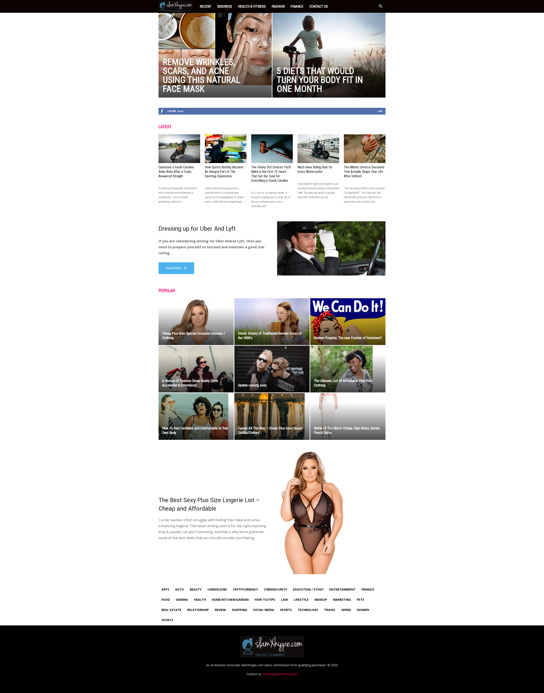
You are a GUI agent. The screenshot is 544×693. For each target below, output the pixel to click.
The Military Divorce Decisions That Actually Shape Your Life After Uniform (364, 171)
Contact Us (318, 6)
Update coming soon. (253, 385)
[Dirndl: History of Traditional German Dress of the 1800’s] (272, 321)
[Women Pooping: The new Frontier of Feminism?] (347, 321)
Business (224, 6)
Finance (296, 6)
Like (380, 111)
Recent (205, 6)
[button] (380, 7)
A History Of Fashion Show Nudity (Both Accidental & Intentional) (190, 383)
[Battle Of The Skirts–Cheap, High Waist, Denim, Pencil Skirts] (347, 416)
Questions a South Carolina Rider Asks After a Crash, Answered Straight (176, 171)
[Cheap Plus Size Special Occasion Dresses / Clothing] (196, 321)
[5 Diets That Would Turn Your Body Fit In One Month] (329, 62)
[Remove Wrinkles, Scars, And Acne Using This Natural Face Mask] (215, 49)
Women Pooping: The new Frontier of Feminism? (348, 338)
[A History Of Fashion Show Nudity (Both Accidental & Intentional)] (196, 369)
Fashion (278, 6)
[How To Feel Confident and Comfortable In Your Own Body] (196, 416)
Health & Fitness (252, 6)
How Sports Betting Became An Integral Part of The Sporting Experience (224, 171)
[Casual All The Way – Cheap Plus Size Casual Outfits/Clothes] (272, 416)
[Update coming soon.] (272, 369)
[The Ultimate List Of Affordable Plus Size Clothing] (347, 369)
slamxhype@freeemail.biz (280, 674)
